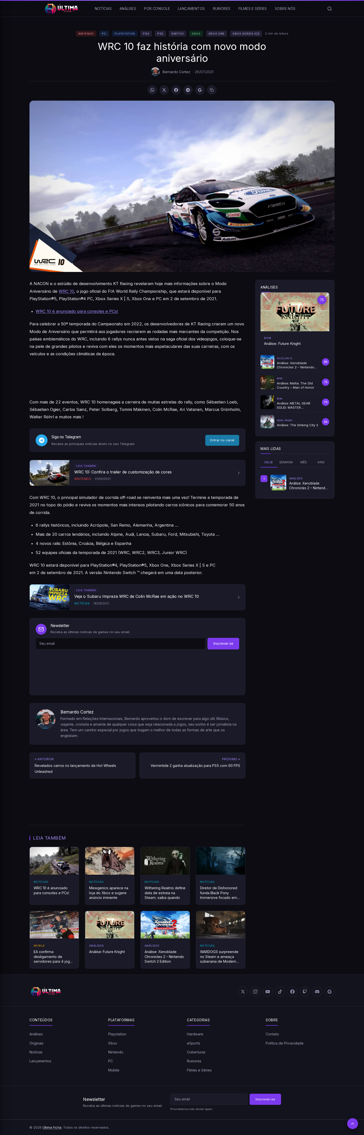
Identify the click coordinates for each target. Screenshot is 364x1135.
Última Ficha (52, 1127)
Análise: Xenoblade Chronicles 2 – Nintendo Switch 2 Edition (308, 485)
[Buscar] (330, 9)
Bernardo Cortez (176, 72)
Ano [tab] (321, 462)
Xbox (196, 33)
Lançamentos (191, 8)
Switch (177, 33)
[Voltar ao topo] (352, 1123)
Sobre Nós (285, 8)
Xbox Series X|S (246, 33)
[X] (164, 90)
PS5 (160, 33)
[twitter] (243, 992)
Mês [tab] (303, 462)
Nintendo (86, 33)
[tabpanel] (294, 482)
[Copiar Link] (211, 90)
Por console (157, 8)
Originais (36, 1043)
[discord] (317, 992)
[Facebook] (176, 90)
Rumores (222, 8)
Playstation (124, 33)
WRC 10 (66, 291)
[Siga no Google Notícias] (200, 90)
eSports (193, 1043)
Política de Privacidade (285, 1043)
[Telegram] (188, 90)
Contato (272, 1034)
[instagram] (255, 992)
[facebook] (292, 992)
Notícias (103, 8)
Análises (128, 8)
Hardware (195, 1034)
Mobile (113, 1070)
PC (104, 33)
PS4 (146, 33)
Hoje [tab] (268, 462)
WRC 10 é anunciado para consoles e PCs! (77, 311)
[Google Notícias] (330, 992)
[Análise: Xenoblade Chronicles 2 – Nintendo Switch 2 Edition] (278, 482)
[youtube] (268, 992)
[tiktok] (280, 992)
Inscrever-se (223, 643)
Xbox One (216, 33)
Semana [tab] (286, 462)
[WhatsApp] (152, 90)
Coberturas (196, 1052)
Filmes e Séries (252, 8)
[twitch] (305, 992)
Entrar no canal (222, 440)
